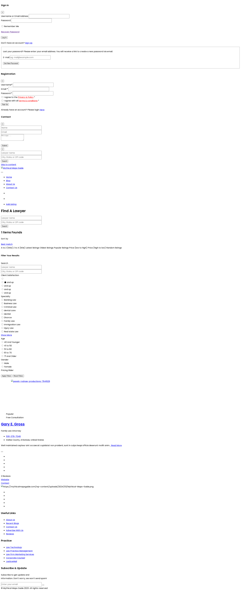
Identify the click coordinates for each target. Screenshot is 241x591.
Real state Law (11, 331)
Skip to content (8, 164)
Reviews (10, 533)
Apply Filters (6, 376)
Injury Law (9, 328)
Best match (7, 244)
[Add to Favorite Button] (2, 451)
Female (8, 366)
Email (4, 89)
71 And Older (10, 356)
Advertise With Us (14, 530)
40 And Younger (12, 342)
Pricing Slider (7, 370)
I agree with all (21, 100)
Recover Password (10, 31)
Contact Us (11, 187)
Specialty (5, 296)
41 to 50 (8, 345)
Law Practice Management (19, 550)
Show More (6, 335)
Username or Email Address (14, 16)
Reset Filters (18, 376)
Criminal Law (10, 306)
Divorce (8, 317)
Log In (4, 37)
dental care (10, 310)
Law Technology (14, 547)
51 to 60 (8, 349)
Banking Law (10, 299)
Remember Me (11, 26)
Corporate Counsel (15, 557)
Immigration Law (12, 324)
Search (4, 161)
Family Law (9, 321)
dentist (7, 314)
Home (9, 177)
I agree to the (19, 97)
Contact (5, 483)
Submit (4, 146)
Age (3, 338)
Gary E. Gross (13, 424)
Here (42, 109)
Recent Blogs (12, 523)
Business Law (10, 303)
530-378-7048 (13, 436)
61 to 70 (8, 352)
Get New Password (11, 63)
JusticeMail (11, 561)
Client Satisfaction (10, 275)
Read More (116, 445)
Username (6, 84)
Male (6, 363)
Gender (5, 359)
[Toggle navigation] (2, 172)
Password (6, 20)
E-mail (6, 57)
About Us (10, 184)
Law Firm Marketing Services (20, 554)
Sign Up (28, 42)
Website (5, 479)
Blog (8, 180)
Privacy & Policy (26, 97)
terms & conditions (28, 100)
